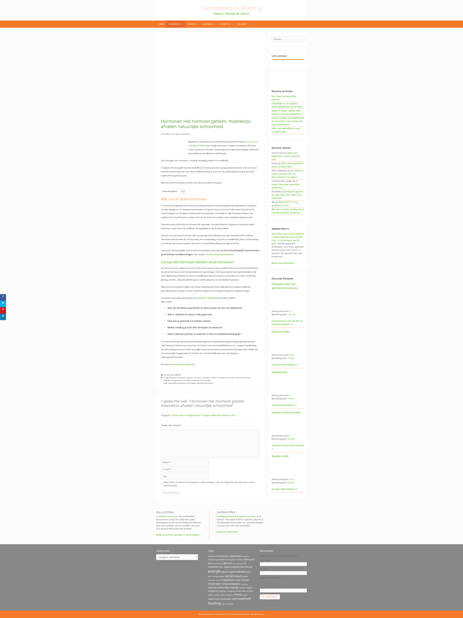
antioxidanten (222, 556)
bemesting (245, 556)
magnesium (228, 579)
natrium (212, 587)
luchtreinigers (285, 240)
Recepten (225, 24)
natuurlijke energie (228, 587)
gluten (248, 572)
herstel (229, 576)
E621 (221, 567)
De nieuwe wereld (238, 563)
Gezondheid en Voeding (231, 8)
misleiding (244, 584)
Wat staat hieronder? (270, 577)
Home (161, 24)
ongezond (213, 590)
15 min (290, 398)
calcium (227, 563)
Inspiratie (208, 24)
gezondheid (237, 571)
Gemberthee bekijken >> (284, 405)
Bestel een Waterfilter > (228, 531)
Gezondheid (174, 24)
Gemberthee (279, 372)
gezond (225, 571)
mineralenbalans (231, 583)
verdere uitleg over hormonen (219, 254)
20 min (290, 482)
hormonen (198, 378)
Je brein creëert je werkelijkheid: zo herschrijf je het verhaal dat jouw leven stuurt (288, 121)
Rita (274, 209)
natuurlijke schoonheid (226, 378)
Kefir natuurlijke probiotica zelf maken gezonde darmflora (188, 383)
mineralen (214, 583)
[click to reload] (272, 583)
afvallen (211, 556)
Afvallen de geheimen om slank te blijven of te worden (187, 380)
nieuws (242, 588)
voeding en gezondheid (208, 298)
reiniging (230, 591)
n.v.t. (292, 354)
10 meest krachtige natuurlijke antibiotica (286, 184)
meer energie (242, 579)
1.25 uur (291, 314)
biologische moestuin (235, 559)
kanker (245, 576)
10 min (290, 438)
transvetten (226, 598)
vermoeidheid (241, 599)
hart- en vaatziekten (216, 576)
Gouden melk (280, 456)
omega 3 (249, 588)
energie (214, 571)
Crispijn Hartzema (170, 378)
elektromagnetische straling (238, 566)
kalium (238, 576)
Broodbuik (217, 563)
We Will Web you (257, 614)
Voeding (192, 24)
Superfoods (246, 378)
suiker (245, 595)
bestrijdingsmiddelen (216, 559)
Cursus (166, 375)
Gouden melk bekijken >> (285, 489)
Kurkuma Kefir (281, 331)
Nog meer (242, 24)
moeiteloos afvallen (210, 378)
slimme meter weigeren (224, 595)
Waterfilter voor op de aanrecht (288, 233)
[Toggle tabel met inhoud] (181, 191)
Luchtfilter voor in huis (167, 516)
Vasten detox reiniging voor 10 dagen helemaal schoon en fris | (204, 415)
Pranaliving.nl (188, 364)
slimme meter (240, 591)
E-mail (264, 569)
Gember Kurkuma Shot (286, 412)
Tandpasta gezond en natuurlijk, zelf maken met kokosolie (287, 194)
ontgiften (222, 591)
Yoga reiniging (227, 604)
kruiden (218, 580)
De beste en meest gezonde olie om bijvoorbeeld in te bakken (287, 174)
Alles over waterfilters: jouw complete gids (286, 156)
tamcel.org (176, 364)
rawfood (238, 378)
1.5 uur (290, 358)
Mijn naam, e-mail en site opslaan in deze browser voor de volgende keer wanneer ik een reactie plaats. (209, 484)
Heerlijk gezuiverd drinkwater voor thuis (236, 516)
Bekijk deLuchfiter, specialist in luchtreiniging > (178, 534)
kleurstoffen (211, 580)
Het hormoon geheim (185, 378)
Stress (238, 594)
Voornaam (266, 560)
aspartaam (236, 556)
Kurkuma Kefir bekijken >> (285, 364)
